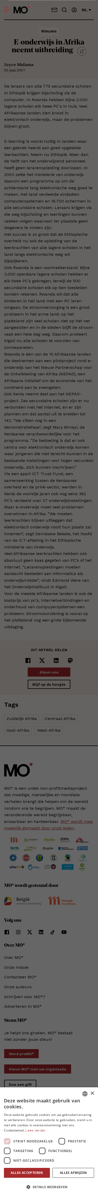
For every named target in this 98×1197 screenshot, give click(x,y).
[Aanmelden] (74, 10)
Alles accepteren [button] (27, 1172)
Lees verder (35, 1130)
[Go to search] (64, 10)
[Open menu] (6, 9)
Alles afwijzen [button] (73, 1172)
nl (85, 9)
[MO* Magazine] (22, 10)
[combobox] (85, 1093)
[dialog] (49, 1142)
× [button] (92, 1093)
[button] (49, 1187)
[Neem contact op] (54, 10)
